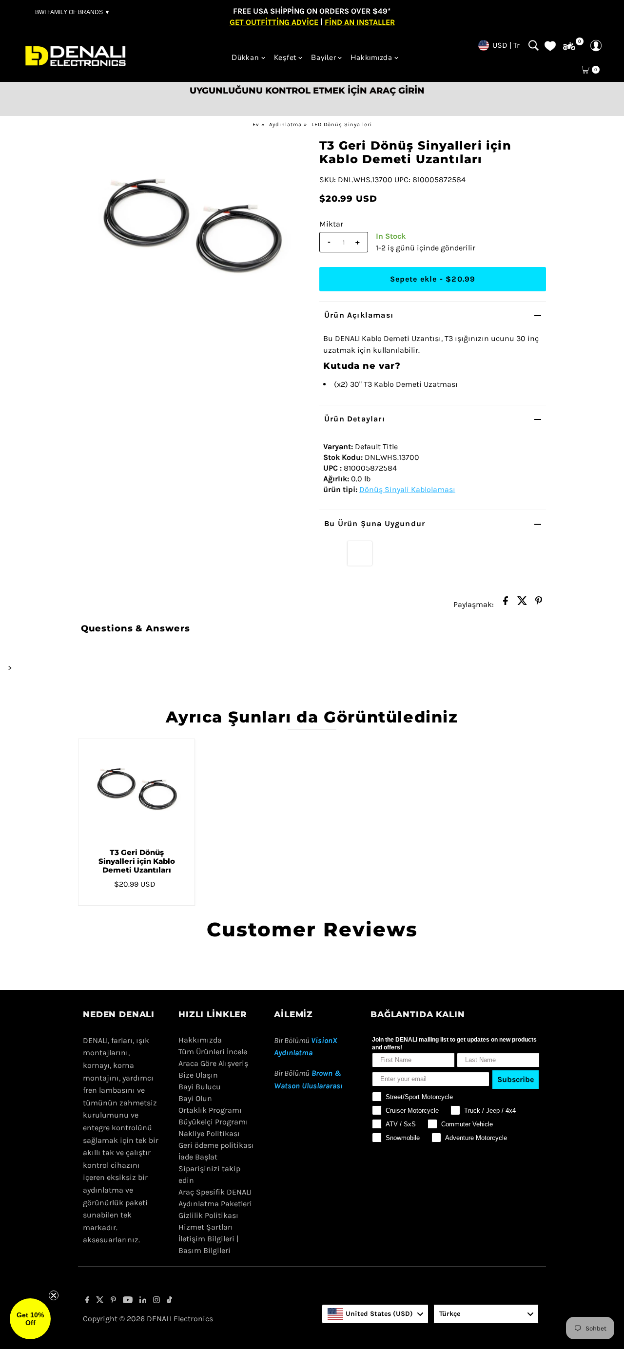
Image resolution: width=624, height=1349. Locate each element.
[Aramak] (533, 45)
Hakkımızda (371, 57)
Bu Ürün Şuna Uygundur (374, 523)
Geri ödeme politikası (216, 1145)
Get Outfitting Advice (274, 21)
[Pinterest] (113, 1300)
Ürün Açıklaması (358, 315)
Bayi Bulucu (199, 1086)
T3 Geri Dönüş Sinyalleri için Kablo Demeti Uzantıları (136, 861)
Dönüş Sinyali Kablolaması (407, 489)
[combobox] (375, 1314)
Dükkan (245, 57)
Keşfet (285, 57)
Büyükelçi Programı (213, 1121)
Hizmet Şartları (205, 1227)
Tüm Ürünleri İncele (212, 1051)
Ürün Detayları (354, 418)
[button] (30, 1318)
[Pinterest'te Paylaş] (538, 603)
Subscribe (515, 1079)
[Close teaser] (53, 1295)
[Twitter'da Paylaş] (522, 603)
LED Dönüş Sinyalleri (342, 124)
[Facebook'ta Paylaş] (505, 603)
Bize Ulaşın (198, 1075)
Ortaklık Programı (210, 1110)
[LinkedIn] (143, 1300)
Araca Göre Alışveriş (213, 1063)
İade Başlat (197, 1156)
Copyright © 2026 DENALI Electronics (148, 1318)
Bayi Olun (195, 1098)
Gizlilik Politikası (208, 1215)
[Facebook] (87, 1300)
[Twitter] (100, 1300)
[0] (569, 46)
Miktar (331, 223)
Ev (256, 124)
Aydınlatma (285, 124)
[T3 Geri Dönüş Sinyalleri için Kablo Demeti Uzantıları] (136, 789)
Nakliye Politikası (209, 1133)
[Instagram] (156, 1300)
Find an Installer (360, 21)
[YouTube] (128, 1300)
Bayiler (323, 57)
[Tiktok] (169, 1300)
